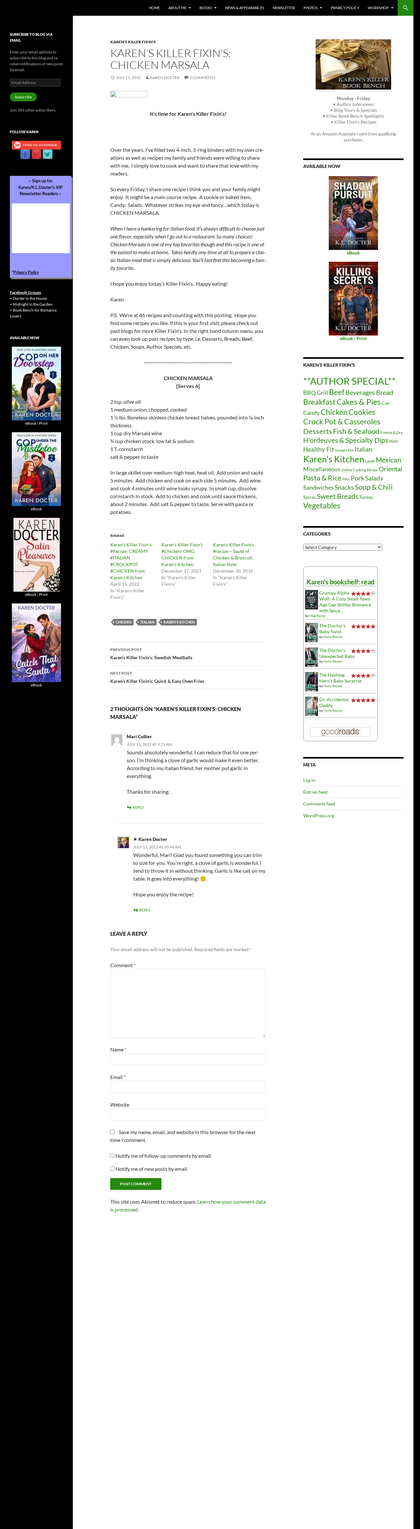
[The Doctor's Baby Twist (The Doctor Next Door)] (311, 632)
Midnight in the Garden (32, 304)
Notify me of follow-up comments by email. (164, 1155)
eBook (30, 423)
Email (118, 1077)
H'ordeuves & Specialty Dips (345, 440)
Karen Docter (165, 77)
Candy (311, 412)
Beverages (360, 392)
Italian (147, 622)
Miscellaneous (321, 469)
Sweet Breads (337, 496)
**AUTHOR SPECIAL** (349, 381)
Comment (123, 965)
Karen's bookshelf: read (340, 582)
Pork (357, 478)
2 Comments (202, 77)
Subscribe (23, 96)
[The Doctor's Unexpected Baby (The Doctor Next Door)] (311, 656)
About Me (177, 8)
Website (119, 1104)
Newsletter (284, 8)
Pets (346, 479)
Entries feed (315, 792)
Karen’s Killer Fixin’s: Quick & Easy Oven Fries (157, 677)
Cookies (361, 412)
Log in (309, 780)
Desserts (317, 431)
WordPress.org (318, 815)
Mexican (388, 460)
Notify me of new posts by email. (152, 1169)
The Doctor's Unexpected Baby (337, 653)
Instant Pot (344, 450)
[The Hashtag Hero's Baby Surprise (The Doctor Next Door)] (311, 681)
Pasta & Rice (322, 477)
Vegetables (321, 505)
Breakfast (319, 401)
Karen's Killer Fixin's (133, 41)
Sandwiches (318, 487)
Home (154, 8)
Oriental (390, 469)
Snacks (344, 487)
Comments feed (319, 803)
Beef (337, 392)
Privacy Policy (345, 8)
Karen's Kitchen (179, 622)
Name (118, 1049)
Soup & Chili (374, 486)
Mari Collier (139, 736)
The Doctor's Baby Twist (332, 628)
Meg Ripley (317, 616)
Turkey (366, 497)
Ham (393, 441)
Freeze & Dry (391, 432)
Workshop (378, 8)
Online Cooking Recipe (359, 470)
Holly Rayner (333, 637)
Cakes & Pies (359, 401)
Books (206, 8)
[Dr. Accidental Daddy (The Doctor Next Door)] (311, 705)
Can (386, 403)
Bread (384, 392)
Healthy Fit (318, 449)
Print (43, 423)
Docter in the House (30, 298)
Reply (138, 807)
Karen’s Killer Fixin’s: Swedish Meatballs (151, 653)
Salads (374, 478)
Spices (309, 497)
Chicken (123, 622)
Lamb (370, 461)
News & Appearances (244, 8)
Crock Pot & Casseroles (341, 421)
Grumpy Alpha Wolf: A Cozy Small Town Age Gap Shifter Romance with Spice (345, 601)
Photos (311, 8)
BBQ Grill (315, 392)
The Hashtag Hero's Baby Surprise (340, 677)
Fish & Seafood (356, 431)
